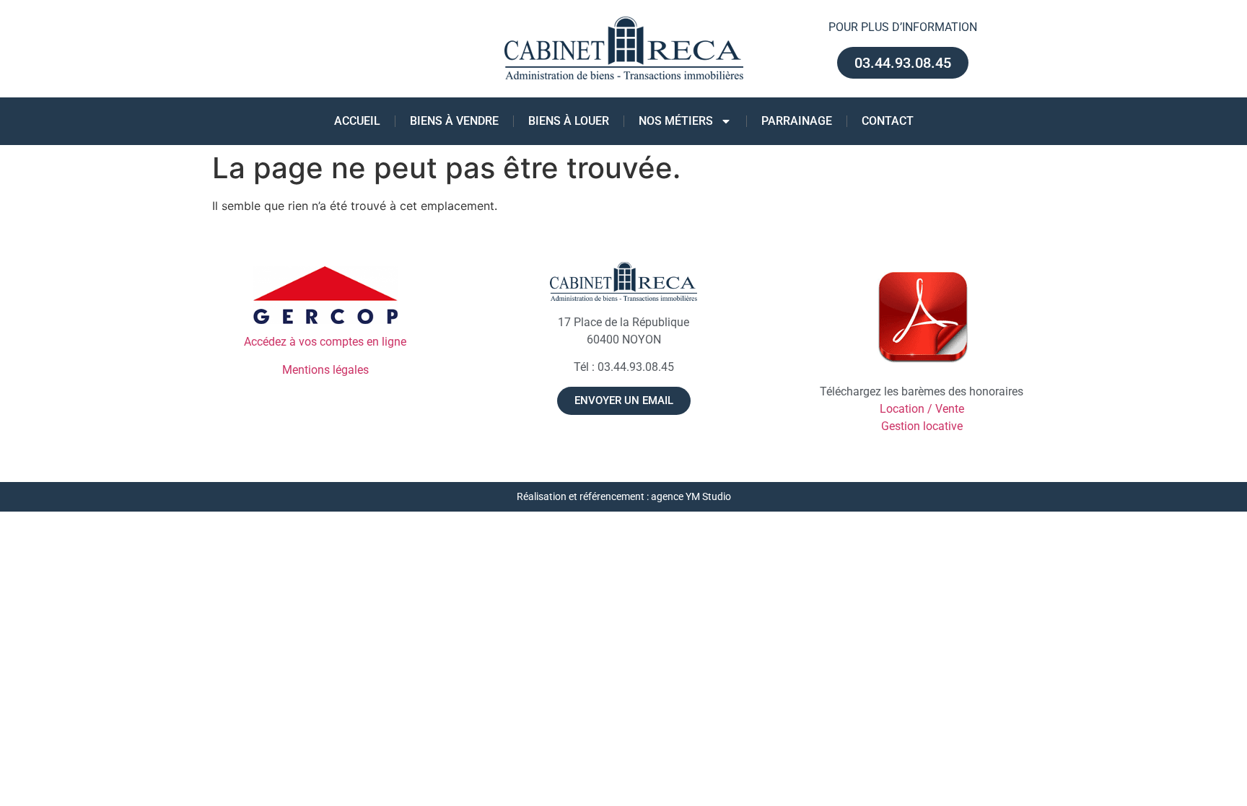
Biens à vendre (454, 121)
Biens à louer (568, 121)
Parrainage (796, 121)
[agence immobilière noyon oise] (623, 281)
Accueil (357, 121)
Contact (888, 121)
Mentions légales (325, 370)
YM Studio (708, 497)
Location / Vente (922, 409)
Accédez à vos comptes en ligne (325, 342)
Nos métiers (676, 121)
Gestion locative (922, 426)
